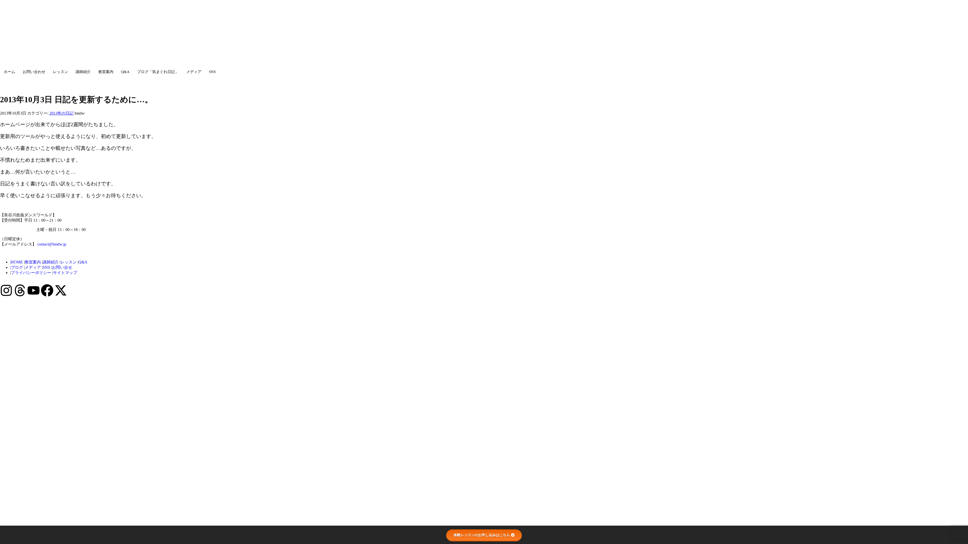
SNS (212, 72)
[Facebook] (47, 290)
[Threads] (20, 290)
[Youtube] (33, 290)
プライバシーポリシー (31, 272)
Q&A (125, 72)
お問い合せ (62, 267)
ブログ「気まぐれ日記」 (158, 72)
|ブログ (16, 267)
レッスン (60, 72)
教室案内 (105, 72)
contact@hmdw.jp (51, 244)
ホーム (9, 72)
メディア (193, 72)
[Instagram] (6, 290)
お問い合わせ (34, 72)
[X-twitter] (60, 290)
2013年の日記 (61, 113)
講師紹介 (83, 72)
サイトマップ (65, 272)
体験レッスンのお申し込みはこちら (481, 535)
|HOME (16, 262)
